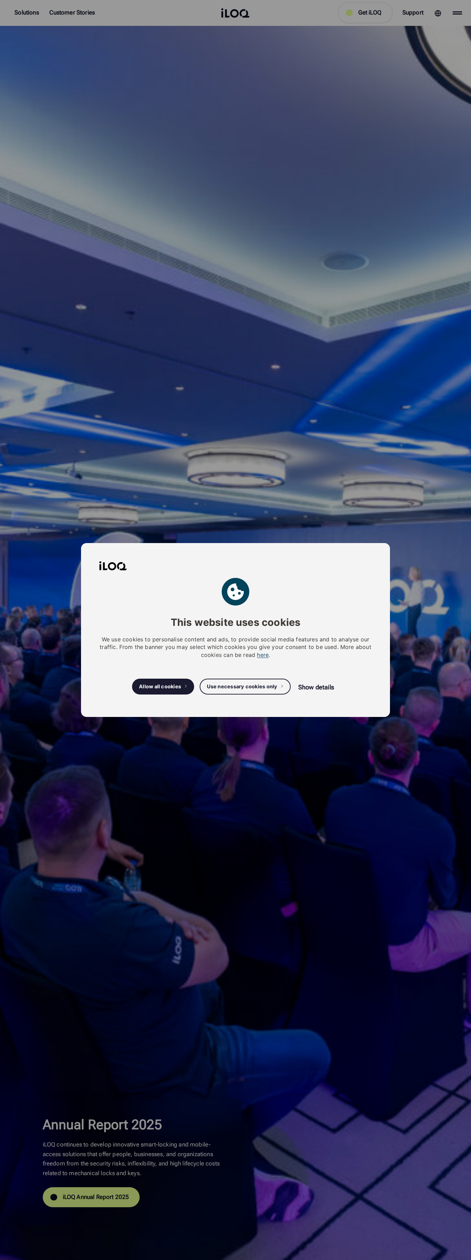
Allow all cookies (160, 686)
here (263, 654)
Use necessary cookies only (242, 686)
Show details (316, 687)
